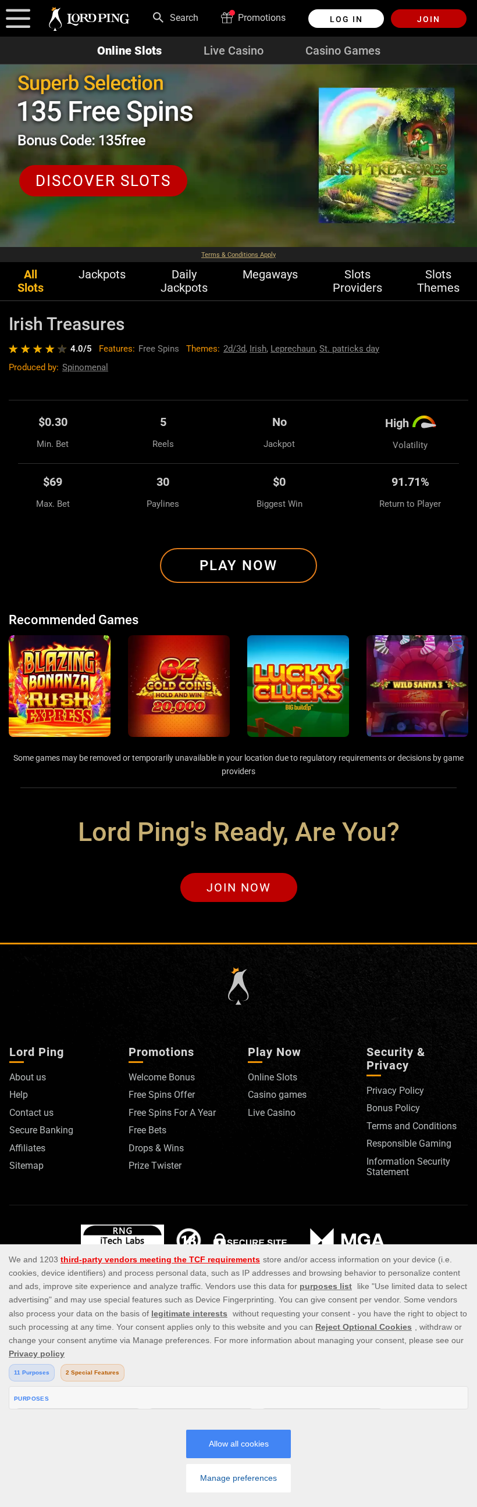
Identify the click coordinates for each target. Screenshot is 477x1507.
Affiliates (27, 1148)
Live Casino (234, 51)
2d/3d (234, 348)
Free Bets (147, 1130)
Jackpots (102, 274)
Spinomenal (85, 367)
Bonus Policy (393, 1108)
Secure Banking (41, 1130)
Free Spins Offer (162, 1094)
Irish (258, 348)
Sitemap (26, 1165)
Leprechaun (292, 348)
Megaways (270, 274)
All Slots (30, 281)
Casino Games (342, 51)
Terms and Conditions (411, 1126)
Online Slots (129, 51)
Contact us (31, 1112)
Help (18, 1094)
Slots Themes (438, 281)
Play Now (238, 565)
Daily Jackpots (184, 281)
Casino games (277, 1094)
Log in (346, 19)
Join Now (239, 887)
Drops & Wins (156, 1148)
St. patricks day (349, 348)
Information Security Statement (408, 1166)
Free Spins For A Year (172, 1112)
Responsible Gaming (408, 1143)
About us (27, 1077)
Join (428, 19)
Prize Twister (155, 1165)
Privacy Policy (395, 1090)
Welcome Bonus (162, 1077)
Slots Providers (357, 281)
